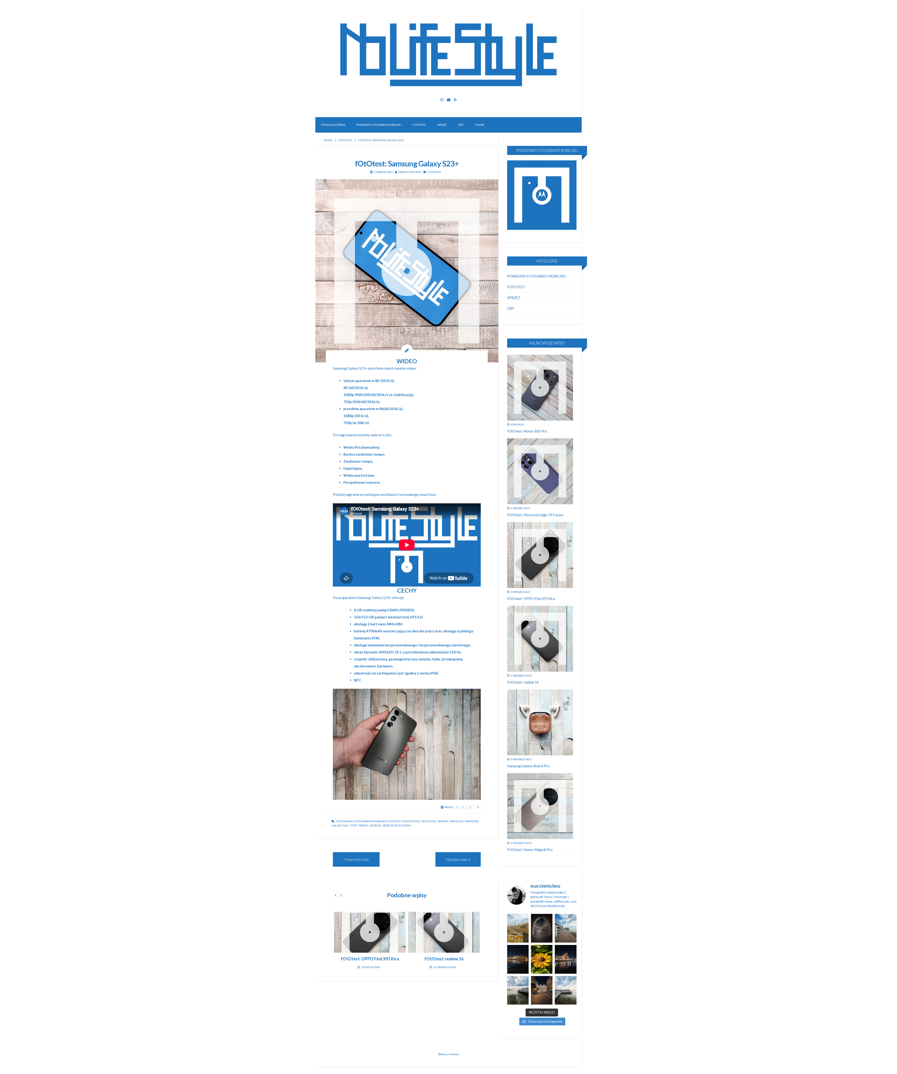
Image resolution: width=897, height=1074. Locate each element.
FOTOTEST (419, 124)
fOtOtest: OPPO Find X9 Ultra (531, 598)
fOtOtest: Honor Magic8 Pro (530, 849)
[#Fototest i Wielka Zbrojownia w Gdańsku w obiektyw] (541, 990)
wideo (363, 825)
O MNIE (479, 124)
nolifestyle (411, 821)
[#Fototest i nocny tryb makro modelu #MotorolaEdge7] (541, 959)
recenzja (429, 821)
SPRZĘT (442, 124)
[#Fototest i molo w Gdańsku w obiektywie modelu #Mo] (518, 928)
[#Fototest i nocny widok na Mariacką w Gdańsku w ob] (541, 928)
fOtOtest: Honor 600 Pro (527, 431)
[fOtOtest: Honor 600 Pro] (349, 932)
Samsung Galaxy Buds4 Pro (528, 766)
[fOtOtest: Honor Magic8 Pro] (540, 806)
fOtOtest (394, 821)
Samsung (456, 821)
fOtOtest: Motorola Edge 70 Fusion (535, 515)
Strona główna (333, 124)
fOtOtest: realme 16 (523, 682)
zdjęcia (375, 825)
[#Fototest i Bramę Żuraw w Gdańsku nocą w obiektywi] (565, 959)
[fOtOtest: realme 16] (540, 639)
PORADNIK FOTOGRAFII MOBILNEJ (378, 124)
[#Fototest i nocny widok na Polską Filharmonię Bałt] (518, 959)
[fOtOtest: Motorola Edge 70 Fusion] (423, 932)
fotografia (344, 821)
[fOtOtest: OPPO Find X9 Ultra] (540, 555)
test (354, 825)
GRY (460, 124)
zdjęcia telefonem (397, 825)
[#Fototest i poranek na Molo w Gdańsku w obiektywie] (565, 928)
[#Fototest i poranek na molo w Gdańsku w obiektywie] (565, 990)
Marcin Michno (409, 172)
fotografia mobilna (370, 821)
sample (443, 821)
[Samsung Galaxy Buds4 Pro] (540, 722)
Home (328, 140)
